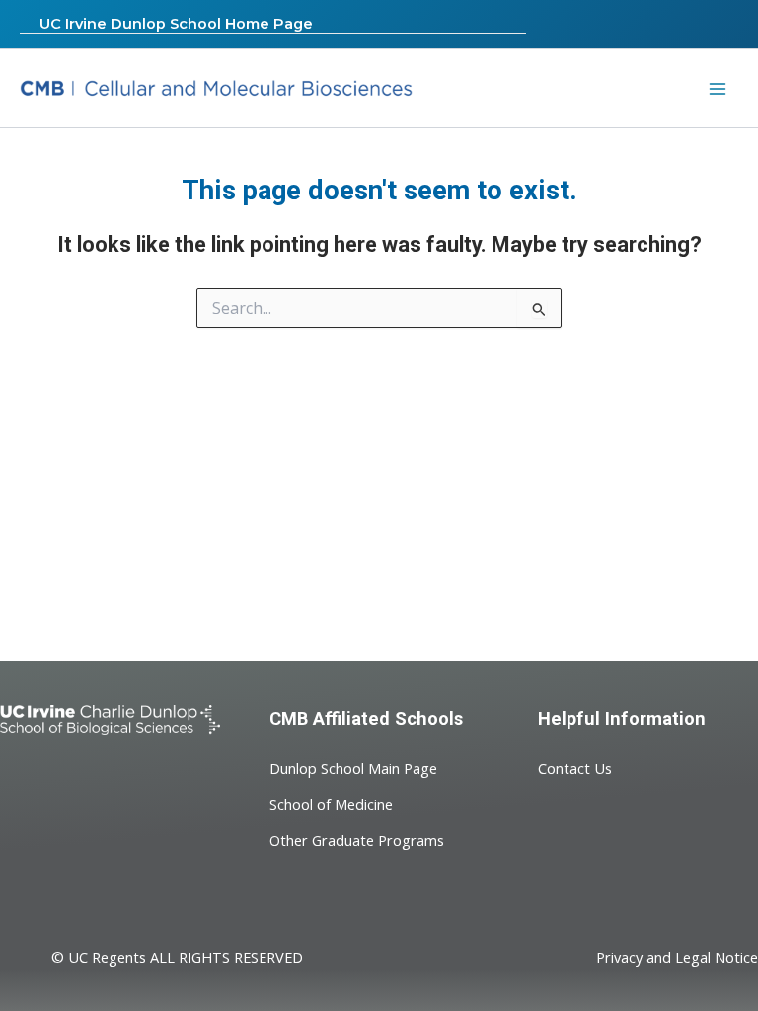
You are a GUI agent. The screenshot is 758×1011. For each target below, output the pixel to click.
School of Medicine (331, 804)
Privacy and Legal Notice (677, 957)
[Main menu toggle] (717, 89)
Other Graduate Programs (356, 840)
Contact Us (575, 768)
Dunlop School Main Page (353, 768)
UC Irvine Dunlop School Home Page (176, 24)
